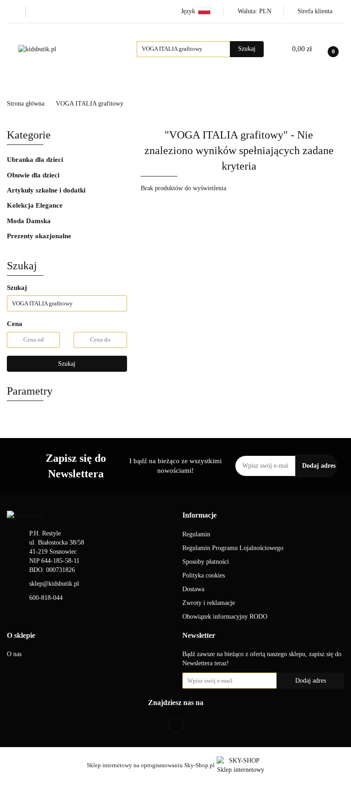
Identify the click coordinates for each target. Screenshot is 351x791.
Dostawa (193, 589)
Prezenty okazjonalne (40, 236)
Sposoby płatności (205, 561)
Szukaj (66, 363)
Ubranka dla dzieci (36, 159)
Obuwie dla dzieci (34, 175)
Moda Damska (30, 220)
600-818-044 (46, 597)
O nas (14, 654)
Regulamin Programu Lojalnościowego (232, 548)
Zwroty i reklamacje (208, 602)
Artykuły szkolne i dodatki (47, 190)
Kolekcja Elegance (284, 84)
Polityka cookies (203, 575)
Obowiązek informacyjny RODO (224, 616)
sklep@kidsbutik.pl (54, 583)
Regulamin (196, 534)
